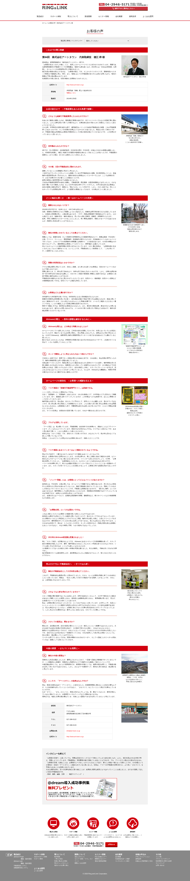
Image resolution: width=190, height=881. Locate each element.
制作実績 (57, 857)
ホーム (44, 23)
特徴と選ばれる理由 (60, 861)
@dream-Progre (19, 857)
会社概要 (118, 857)
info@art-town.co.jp (73, 731)
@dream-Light (18, 861)
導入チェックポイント (61, 863)
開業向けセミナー (100, 859)
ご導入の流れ (58, 859)
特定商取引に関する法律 (164, 861)
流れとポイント (80, 857)
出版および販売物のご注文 (144, 861)
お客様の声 (51, 23)
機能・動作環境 (26, 859)
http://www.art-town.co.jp (75, 85)
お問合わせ (111, 844)
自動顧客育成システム (21, 868)
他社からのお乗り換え (61, 865)
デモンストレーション (142, 857)
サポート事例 (38, 859)
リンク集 (159, 857)
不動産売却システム (20, 865)
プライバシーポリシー (163, 859)
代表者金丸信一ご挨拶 (122, 859)
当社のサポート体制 (40, 857)
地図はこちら (71, 93)
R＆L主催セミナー (101, 857)
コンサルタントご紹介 (122, 861)
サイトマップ (160, 863)
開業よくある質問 (80, 863)
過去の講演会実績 (100, 861)
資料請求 (138, 859)
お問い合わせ (160, 865)
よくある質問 (38, 871)
